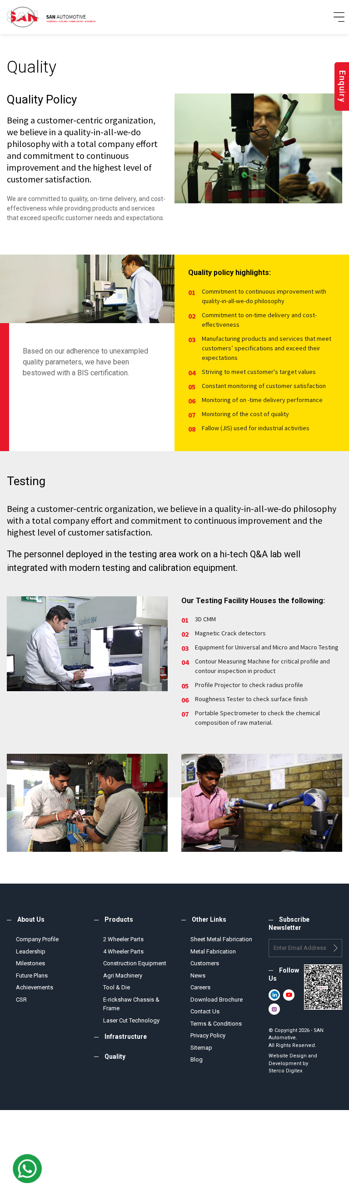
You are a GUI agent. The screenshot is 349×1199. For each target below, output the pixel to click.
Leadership (30, 951)
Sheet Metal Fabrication (221, 939)
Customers (204, 963)
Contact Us (204, 1011)
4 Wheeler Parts (123, 951)
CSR (21, 999)
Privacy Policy (207, 1035)
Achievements (34, 987)
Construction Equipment (134, 963)
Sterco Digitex (285, 1071)
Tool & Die (116, 987)
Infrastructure (126, 1036)
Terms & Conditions (216, 1023)
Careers (200, 987)
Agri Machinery (122, 975)
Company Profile (37, 939)
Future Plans (32, 975)
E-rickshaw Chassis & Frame (131, 1004)
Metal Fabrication (213, 951)
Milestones (30, 963)
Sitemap (201, 1047)
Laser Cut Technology (131, 1020)
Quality (115, 1056)
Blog (196, 1059)
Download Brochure (216, 999)
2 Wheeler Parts (123, 939)
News (197, 975)
